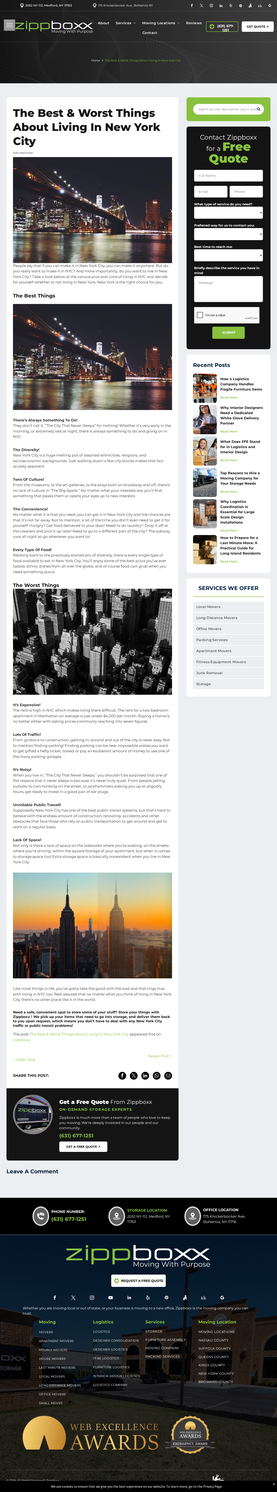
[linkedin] (221, 6)
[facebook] (191, 6)
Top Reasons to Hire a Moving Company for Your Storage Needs (240, 478)
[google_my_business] (269, 6)
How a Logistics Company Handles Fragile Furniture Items (241, 384)
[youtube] (111, 1298)
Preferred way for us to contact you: (224, 225)
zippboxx (21, 1040)
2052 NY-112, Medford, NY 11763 (48, 5)
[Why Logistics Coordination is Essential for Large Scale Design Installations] (205, 513)
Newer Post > (160, 1056)
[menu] (9, 25)
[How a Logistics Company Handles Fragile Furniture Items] (205, 388)
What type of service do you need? (223, 204)
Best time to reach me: (213, 247)
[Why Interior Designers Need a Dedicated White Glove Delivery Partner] (205, 419)
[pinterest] (240, 6)
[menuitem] (104, 24)
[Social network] (250, 6)
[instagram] (211, 6)
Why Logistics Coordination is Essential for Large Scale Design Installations (237, 512)
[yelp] (230, 6)
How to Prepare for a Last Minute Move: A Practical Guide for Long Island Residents (240, 545)
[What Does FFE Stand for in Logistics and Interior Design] (205, 451)
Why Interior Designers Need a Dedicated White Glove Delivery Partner (241, 415)
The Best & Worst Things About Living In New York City (79, 1034)
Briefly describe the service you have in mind (226, 270)
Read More (228, 397)
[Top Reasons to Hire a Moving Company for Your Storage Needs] (205, 482)
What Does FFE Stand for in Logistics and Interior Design (240, 447)
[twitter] (201, 6)
